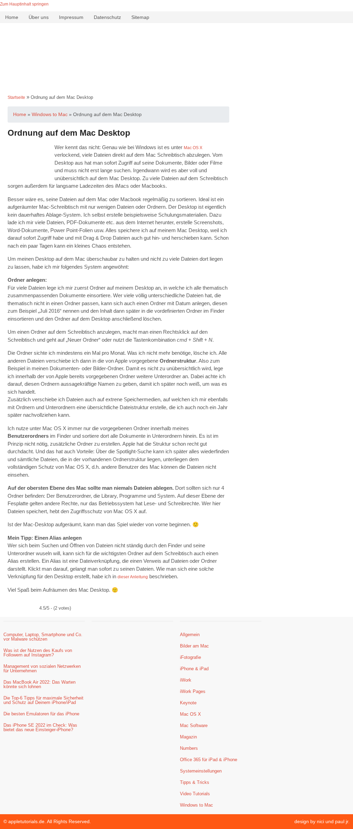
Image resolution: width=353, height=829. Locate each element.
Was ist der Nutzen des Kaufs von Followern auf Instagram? (37, 652)
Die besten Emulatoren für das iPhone (41, 713)
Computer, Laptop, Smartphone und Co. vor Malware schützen (42, 637)
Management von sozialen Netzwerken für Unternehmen (42, 668)
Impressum (71, 17)
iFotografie (190, 657)
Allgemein (190, 634)
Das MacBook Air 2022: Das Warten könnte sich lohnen (39, 684)
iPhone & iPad (194, 668)
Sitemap (140, 17)
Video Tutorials (195, 793)
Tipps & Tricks (194, 782)
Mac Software (194, 725)
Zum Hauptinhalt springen (24, 4)
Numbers (189, 748)
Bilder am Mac (194, 646)
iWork (185, 680)
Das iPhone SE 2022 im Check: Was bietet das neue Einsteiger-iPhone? (40, 727)
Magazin (188, 736)
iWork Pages (192, 691)
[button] (176, 80)
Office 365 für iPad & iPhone (208, 759)
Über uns (39, 17)
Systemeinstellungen (201, 771)
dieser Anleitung (133, 576)
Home (11, 17)
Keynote (188, 702)
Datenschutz (107, 17)
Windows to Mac (196, 805)
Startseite (16, 97)
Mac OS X (193, 147)
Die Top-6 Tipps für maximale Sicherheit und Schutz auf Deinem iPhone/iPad (43, 700)
